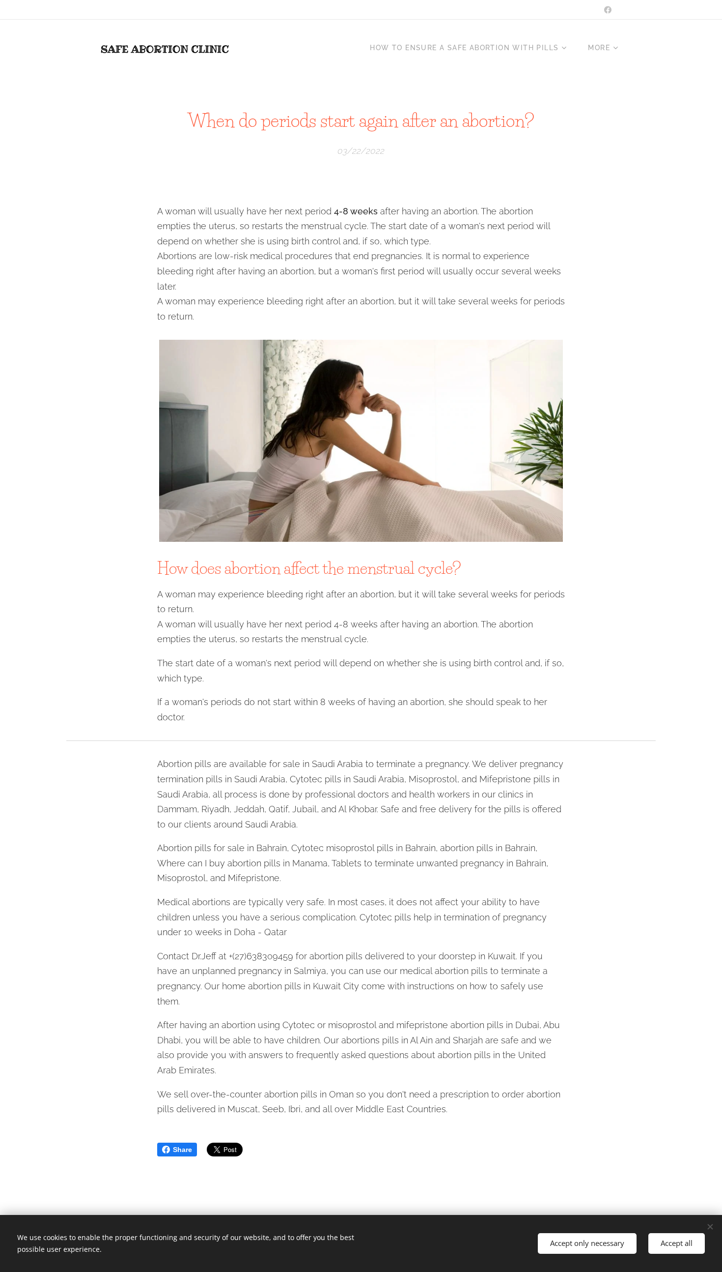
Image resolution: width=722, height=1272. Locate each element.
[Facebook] (608, 9)
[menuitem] (471, 47)
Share (182, 1150)
